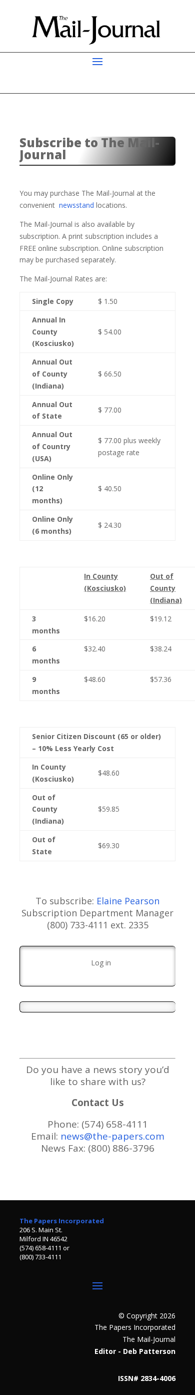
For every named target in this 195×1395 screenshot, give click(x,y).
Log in (101, 962)
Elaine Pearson (128, 901)
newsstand (76, 205)
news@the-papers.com (112, 1136)
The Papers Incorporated (62, 1220)
